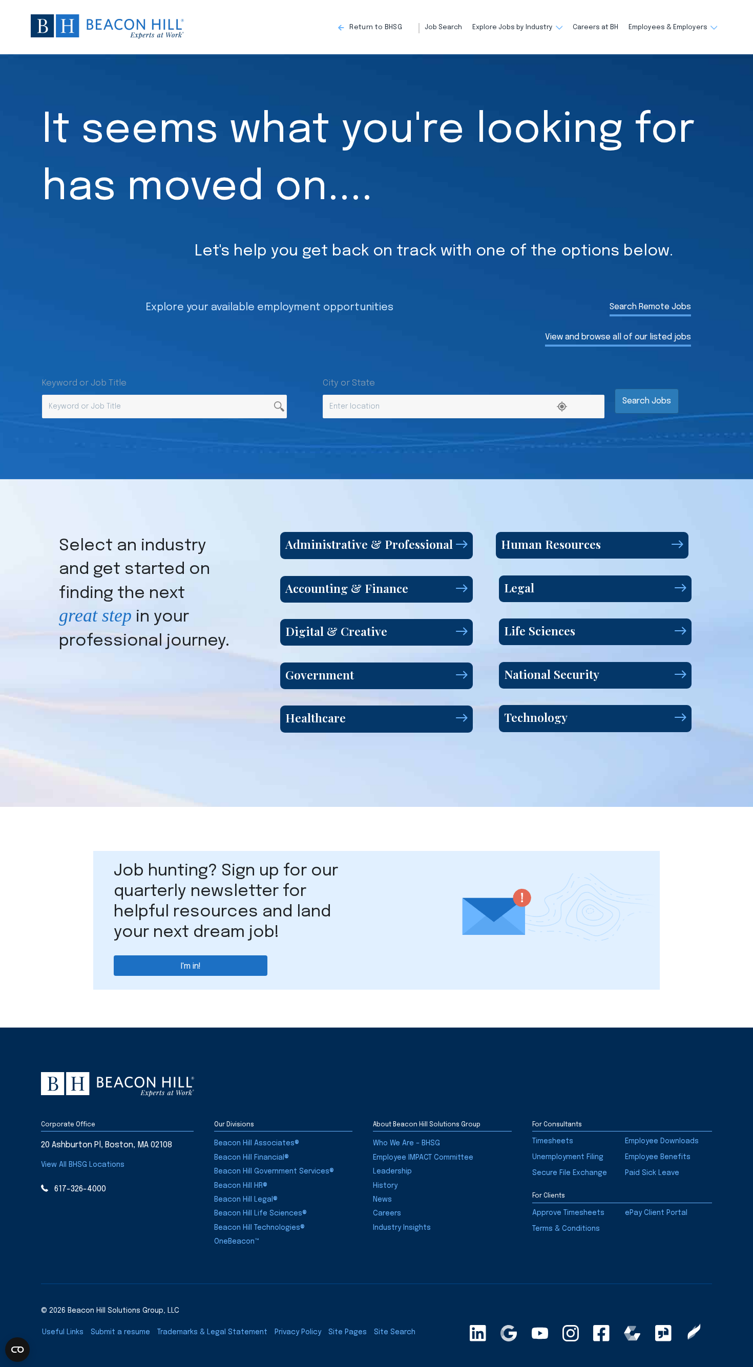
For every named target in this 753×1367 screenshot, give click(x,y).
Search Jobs (646, 401)
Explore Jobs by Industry (512, 27)
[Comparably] (632, 1333)
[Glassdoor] (663, 1333)
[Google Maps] (508, 1333)
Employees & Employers (668, 27)
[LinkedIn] (478, 1333)
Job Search (443, 27)
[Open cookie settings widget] (17, 1349)
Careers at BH (595, 27)
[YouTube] (540, 1333)
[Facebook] (601, 1333)
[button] (379, 28)
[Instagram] (570, 1333)
